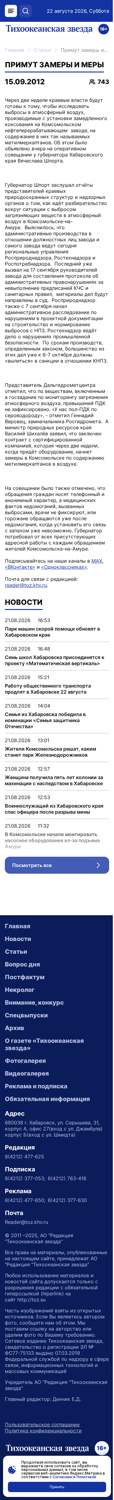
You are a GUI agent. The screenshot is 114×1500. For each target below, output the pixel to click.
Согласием (62, 1477)
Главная (14, 50)
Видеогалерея (27, 1073)
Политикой (86, 1477)
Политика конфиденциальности (43, 1431)
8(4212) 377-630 (67, 1200)
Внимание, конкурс (34, 1002)
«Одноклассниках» (64, 567)
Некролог (19, 989)
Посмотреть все (60, 866)
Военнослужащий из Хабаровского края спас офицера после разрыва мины (54, 809)
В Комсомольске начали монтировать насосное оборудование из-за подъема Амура (52, 840)
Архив (14, 1028)
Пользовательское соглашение (42, 1424)
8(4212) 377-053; (25, 1178)
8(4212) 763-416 (67, 1178)
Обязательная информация (47, 1099)
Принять (57, 1487)
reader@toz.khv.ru (26, 585)
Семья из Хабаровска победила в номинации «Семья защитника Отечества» (45, 720)
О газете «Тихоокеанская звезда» (44, 1044)
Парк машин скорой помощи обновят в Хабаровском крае (52, 632)
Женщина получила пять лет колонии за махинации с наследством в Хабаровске (54, 780)
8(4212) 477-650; (25, 1200)
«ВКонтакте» (20, 567)
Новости (18, 939)
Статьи (42, 50)
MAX (97, 561)
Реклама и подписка (36, 1086)
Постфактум (24, 977)
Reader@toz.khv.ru (26, 1222)
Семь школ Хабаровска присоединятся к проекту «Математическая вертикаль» (54, 660)
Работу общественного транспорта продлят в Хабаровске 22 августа (48, 689)
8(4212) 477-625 (24, 1156)
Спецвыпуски (26, 1015)
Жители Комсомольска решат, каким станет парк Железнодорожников (50, 752)
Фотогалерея (25, 1060)
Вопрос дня (22, 964)
